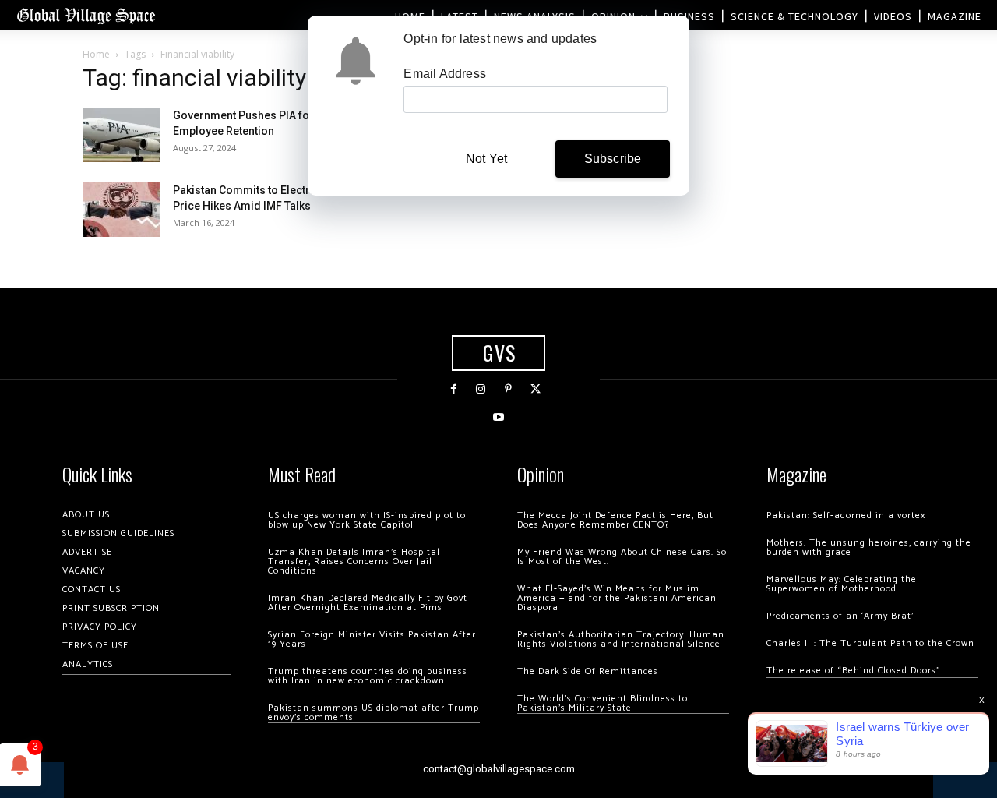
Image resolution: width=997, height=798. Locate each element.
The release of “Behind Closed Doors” (853, 670)
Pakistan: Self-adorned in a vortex (845, 515)
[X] (535, 389)
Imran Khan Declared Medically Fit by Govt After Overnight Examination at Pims (367, 603)
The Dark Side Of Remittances (587, 671)
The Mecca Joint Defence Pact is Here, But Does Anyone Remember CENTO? (615, 520)
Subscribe (613, 158)
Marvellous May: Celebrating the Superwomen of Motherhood (841, 584)
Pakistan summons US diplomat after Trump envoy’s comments (373, 713)
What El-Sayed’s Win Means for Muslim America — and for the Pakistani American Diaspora (617, 598)
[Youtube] (498, 417)
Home (96, 54)
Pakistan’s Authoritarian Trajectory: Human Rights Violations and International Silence (620, 639)
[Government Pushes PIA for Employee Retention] (121, 135)
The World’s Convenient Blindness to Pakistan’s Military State (602, 703)
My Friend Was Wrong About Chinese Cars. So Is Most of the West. (622, 557)
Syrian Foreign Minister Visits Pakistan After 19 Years (372, 639)
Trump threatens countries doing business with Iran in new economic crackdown (367, 676)
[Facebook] (453, 389)
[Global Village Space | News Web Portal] (86, 15)
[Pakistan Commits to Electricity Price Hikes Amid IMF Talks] (121, 209)
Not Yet (486, 158)
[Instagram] (481, 389)
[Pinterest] (508, 389)
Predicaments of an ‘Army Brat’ (840, 616)
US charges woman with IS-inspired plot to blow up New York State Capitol (367, 520)
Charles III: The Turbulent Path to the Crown (870, 643)
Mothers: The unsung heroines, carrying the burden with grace (868, 547)
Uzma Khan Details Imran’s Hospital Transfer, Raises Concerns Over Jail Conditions (354, 561)
